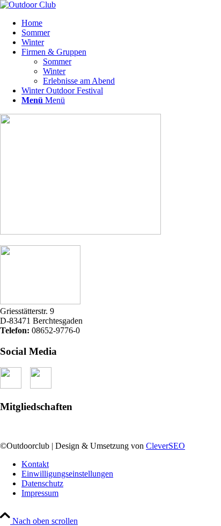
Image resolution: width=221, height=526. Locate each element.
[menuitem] (121, 23)
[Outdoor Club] (28, 4)
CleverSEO (165, 445)
